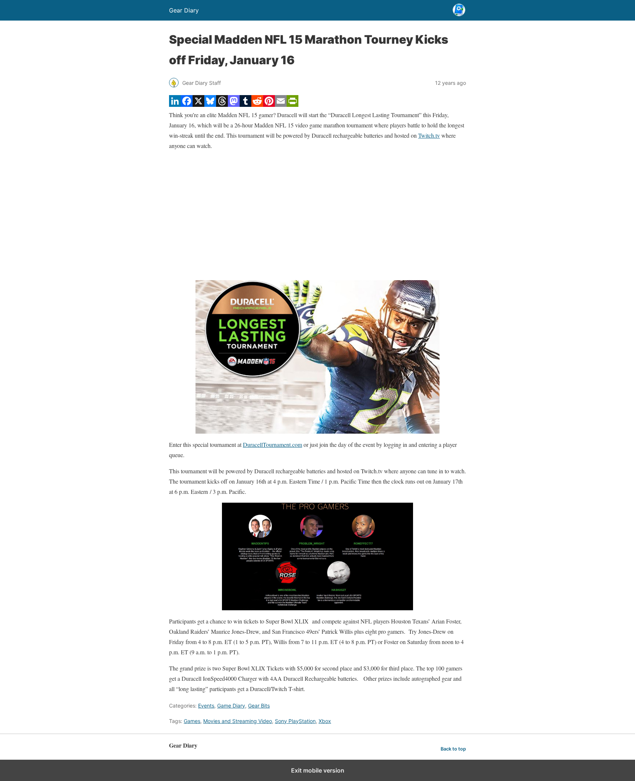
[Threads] (222, 104)
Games (192, 721)
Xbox (325, 721)
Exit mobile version (317, 770)
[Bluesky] (210, 104)
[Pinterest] (269, 104)
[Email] (281, 104)
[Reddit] (257, 104)
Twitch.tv (429, 135)
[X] (198, 104)
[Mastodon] (234, 104)
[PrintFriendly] (292, 104)
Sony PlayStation (295, 721)
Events (206, 705)
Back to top (453, 749)
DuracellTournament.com (272, 444)
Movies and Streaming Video (237, 721)
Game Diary (231, 705)
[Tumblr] (245, 104)
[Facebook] (187, 104)
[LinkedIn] (175, 104)
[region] (317, 215)
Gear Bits (259, 705)
